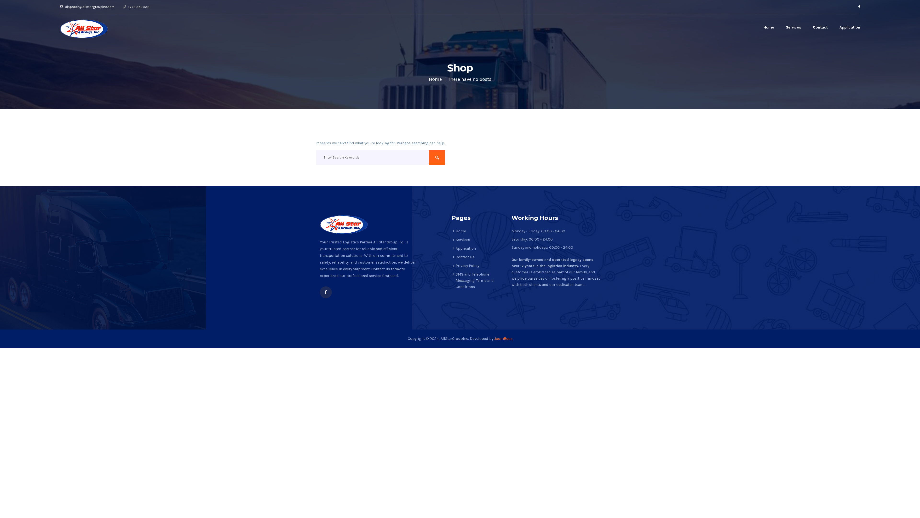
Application (850, 27)
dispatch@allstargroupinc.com (89, 7)
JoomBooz (503, 338)
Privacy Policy (467, 265)
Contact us (465, 257)
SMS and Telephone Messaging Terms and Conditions (475, 280)
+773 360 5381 (138, 7)
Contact (820, 27)
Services (793, 27)
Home (769, 27)
